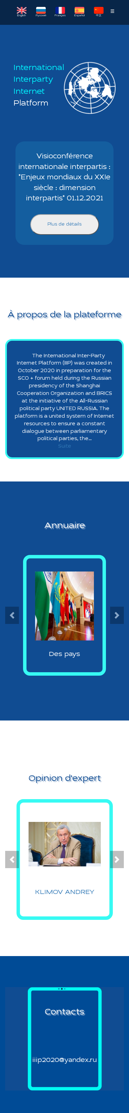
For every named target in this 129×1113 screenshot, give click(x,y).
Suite (64, 446)
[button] (12, 615)
